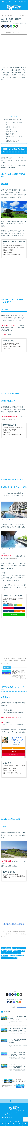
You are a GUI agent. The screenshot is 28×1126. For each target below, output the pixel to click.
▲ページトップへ (22, 940)
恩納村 (4, 948)
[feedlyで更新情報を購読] (17, 1002)
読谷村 (9, 948)
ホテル (24, 948)
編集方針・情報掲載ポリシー (7, 1118)
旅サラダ (12, 955)
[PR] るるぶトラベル (20, 607)
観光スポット (16, 950)
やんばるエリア (6, 953)
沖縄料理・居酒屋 (16, 948)
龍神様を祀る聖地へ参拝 (12, 141)
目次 (12, 116)
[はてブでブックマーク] (11, 26)
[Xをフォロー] (11, 1002)
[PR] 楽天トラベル (14, 614)
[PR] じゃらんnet (20, 611)
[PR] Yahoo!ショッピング (13, 754)
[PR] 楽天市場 (13, 751)
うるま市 (10, 950)
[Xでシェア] (2, 26)
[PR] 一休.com (9, 519)
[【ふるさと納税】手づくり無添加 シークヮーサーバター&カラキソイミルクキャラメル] (5, 740)
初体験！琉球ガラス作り (12, 131)
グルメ (4, 950)
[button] (16, 26)
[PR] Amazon (13, 748)
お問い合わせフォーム (14, 1121)
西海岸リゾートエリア (16, 953)
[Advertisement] (14, 50)
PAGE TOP (14, 1101)
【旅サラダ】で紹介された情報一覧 (13, 924)
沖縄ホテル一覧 (20, 1110)
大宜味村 (4, 957)
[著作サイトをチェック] (8, 1002)
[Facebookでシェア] (5, 26)
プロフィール (21, 1117)
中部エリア (5, 955)
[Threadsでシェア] (8, 26)
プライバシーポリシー (20, 1113)
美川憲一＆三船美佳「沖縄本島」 (13, 120)
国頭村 (22, 955)
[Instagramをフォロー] (14, 1002)
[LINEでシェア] (14, 26)
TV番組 (23, 950)
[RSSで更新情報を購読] (19, 1002)
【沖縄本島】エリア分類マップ (7, 1114)
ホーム (7, 1110)
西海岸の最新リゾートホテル (13, 134)
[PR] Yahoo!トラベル (8, 607)
